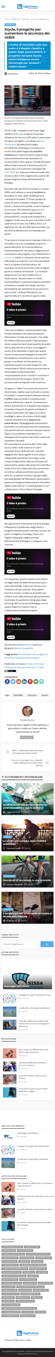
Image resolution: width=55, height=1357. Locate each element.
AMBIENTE (32, 1247)
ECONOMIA (9, 1261)
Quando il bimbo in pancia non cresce (32, 1076)
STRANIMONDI (25, 1301)
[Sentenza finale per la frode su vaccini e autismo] (9, 1066)
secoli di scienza (10, 1294)
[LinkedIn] (24, 681)
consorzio (9, 257)
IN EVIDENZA (9, 876)
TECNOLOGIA (11, 1305)
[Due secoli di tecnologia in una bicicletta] (27, 871)
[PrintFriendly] (41, 681)
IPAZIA (29, 1272)
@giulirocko (26, 644)
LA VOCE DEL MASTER (14, 1276)
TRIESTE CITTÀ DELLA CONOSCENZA (19, 1308)
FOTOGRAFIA (10, 1265)
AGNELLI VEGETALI (12, 1247)
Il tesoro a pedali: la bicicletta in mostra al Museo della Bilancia (27, 915)
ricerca (8, 1287)
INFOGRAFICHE (11, 1272)
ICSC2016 (9, 172)
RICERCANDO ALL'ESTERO (30, 1287)
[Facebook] (7, 681)
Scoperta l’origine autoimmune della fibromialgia (33, 1090)
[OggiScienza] (27, 1332)
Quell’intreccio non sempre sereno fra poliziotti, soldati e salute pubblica (25, 806)
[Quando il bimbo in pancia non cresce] (9, 1079)
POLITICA (45, 1283)
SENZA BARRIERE (30, 1294)
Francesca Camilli (14, 848)
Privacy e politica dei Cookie (18, 1340)
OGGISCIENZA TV (12, 1283)
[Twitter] (13, 681)
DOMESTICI (43, 1258)
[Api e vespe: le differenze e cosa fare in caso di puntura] (9, 1053)
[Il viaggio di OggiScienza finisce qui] (9, 999)
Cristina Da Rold (13, 812)
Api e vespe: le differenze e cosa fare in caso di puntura (33, 1050)
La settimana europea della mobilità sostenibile (24, 842)
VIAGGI (27, 1312)
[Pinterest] (30, 681)
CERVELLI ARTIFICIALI (13, 1254)
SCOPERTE (40, 1290)
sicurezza (32, 695)
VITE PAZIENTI (10, 1316)
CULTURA (8, 909)
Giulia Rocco (13, 74)
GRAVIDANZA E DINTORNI (33, 1265)
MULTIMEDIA (28, 1279)
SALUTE (7, 801)
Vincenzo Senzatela (15, 884)
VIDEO (40, 1312)
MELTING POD (10, 1279)
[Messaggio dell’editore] (27, 975)
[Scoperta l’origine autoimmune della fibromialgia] (9, 1092)
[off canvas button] (3, 6)
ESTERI (24, 1261)
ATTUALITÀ (25, 1250)
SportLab (10, 25)
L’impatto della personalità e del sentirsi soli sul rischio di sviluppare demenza (34, 1023)
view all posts (27, 737)
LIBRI (33, 1276)
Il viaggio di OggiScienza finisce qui (34, 995)
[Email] (35, 681)
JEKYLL (41, 1272)
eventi (7, 837)
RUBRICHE (9, 1290)
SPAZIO (8, 1297)
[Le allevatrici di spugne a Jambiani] (9, 1012)
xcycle (45, 695)
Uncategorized (11, 1312)
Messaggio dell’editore (16, 986)
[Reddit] (18, 681)
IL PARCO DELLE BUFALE (15, 1269)
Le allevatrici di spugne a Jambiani (34, 1008)
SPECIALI (23, 1297)
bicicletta (18, 695)
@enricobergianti (23, 648)
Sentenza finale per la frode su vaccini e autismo (32, 1063)
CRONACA (10, 1258)
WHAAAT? (27, 1316)
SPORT (36, 1297)
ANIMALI (9, 1250)
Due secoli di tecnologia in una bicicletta (27, 880)
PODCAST (30, 1283)
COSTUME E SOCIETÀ (38, 1254)
